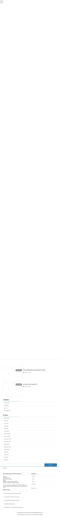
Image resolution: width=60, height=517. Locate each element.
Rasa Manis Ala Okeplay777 (30, 384)
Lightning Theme (30, 514)
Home (33, 476)
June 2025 (6, 454)
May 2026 (6, 426)
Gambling (6, 405)
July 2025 (6, 452)
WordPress (24, 514)
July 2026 (6, 420)
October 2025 (7, 444)
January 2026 (7, 436)
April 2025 (6, 459)
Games (5, 408)
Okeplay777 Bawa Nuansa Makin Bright (12, 493)
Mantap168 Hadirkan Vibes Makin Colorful (34, 370)
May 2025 (6, 457)
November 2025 (7, 441)
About (33, 478)
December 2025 (7, 439)
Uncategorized (7, 410)
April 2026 (6, 428)
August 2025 (6, 449)
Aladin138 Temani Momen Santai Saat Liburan (13, 507)
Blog (33, 481)
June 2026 (6, 423)
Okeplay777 (33, 488)
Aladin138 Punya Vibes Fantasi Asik (11, 496)
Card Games (7, 402)
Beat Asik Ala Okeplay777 (9, 503)
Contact (4, 468)
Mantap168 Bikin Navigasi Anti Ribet (11, 500)
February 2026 (7, 433)
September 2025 (7, 446)
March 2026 (6, 431)
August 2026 (6, 418)
